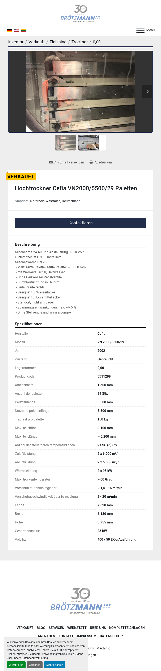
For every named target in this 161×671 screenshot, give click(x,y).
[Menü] (140, 30)
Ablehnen (34, 664)
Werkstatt (77, 628)
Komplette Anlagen (127, 628)
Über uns (98, 628)
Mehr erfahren (54, 664)
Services (56, 628)
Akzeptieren (16, 664)
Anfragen (46, 636)
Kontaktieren (81, 222)
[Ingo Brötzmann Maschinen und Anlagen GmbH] (80, 601)
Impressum (86, 636)
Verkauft (25, 628)
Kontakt (66, 636)
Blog (41, 628)
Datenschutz (111, 636)
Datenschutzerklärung (35, 657)
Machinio (103, 648)
